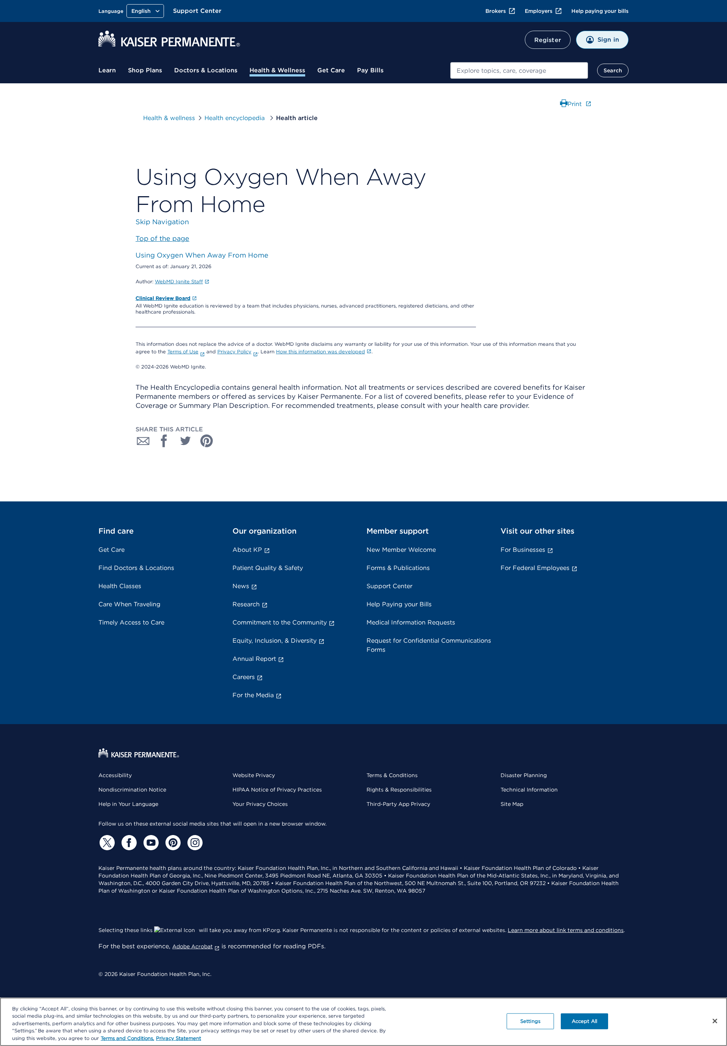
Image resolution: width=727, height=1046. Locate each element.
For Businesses (523, 549)
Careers (243, 677)
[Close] (715, 1021)
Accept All (584, 1021)
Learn (107, 70)
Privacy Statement (178, 1038)
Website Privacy (253, 775)
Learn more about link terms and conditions (566, 930)
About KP (247, 549)
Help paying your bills (600, 11)
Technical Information (529, 790)
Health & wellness (169, 118)
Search (613, 70)
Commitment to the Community (279, 622)
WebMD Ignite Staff (179, 281)
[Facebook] (128, 842)
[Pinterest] (171, 842)
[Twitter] (106, 842)
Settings (530, 1021)
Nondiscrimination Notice (132, 790)
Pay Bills (370, 70)
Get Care (331, 70)
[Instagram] (193, 842)
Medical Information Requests (411, 622)
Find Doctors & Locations (136, 567)
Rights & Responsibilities (399, 790)
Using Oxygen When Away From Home (202, 255)
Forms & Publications (398, 567)
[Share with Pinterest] (206, 440)
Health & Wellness (277, 70)
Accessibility (115, 775)
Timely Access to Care (131, 622)
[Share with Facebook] (164, 440)
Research (246, 604)
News (240, 586)
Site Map (512, 804)
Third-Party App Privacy (398, 804)
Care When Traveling (129, 604)
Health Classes (119, 586)
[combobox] (519, 70)
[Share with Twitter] (185, 440)
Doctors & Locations (205, 70)
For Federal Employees (535, 567)
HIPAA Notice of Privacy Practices (277, 790)
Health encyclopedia (235, 118)
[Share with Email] (143, 440)
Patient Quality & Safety (267, 567)
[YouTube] (150, 842)
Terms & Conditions (392, 775)
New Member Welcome (401, 549)
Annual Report (254, 658)
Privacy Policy (234, 351)
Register (547, 40)
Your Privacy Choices (260, 804)
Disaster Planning (524, 775)
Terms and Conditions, (127, 1038)
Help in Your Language (128, 804)
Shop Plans (145, 70)
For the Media (253, 695)
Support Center (197, 10)
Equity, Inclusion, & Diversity (274, 640)
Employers (538, 11)
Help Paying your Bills (399, 604)
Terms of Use (182, 351)
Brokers (495, 11)
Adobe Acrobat (192, 946)
